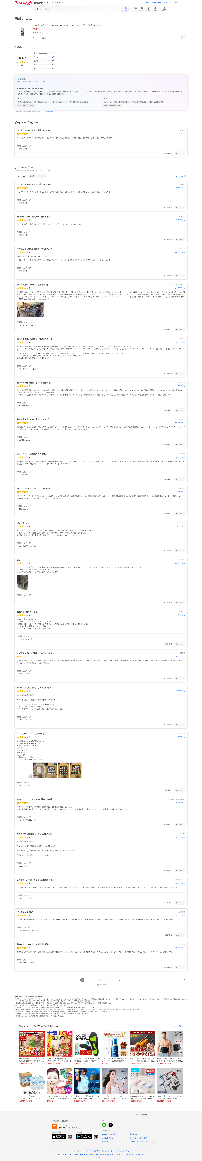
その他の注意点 (48, 111)
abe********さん (180, 252)
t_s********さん (180, 526)
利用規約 (91, 1154)
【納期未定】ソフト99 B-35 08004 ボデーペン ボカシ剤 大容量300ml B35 (67, 25)
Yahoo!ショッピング (80, 1151)
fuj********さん (180, 342)
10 (119, 980)
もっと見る (177, 1026)
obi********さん (180, 691)
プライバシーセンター (80, 1154)
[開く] (30, 309)
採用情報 (115, 1154)
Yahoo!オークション (109, 1151)
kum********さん (180, 563)
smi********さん (180, 915)
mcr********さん (180, 615)
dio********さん (180, 457)
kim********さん (180, 423)
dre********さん (180, 947)
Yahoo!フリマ (124, 1151)
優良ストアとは (107, 1138)
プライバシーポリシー (65, 1154)
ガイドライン (99, 1154)
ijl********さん (181, 492)
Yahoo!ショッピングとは (111, 1134)
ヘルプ (185, 2)
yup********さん (180, 288)
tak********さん (180, 737)
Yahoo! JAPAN (150, 2)
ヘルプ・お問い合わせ (126, 1154)
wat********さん (180, 386)
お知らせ (105, 1142)
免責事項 (108, 1154)
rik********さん (180, 133)
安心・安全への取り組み (139, 1138)
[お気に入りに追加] (182, 37)
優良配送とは (134, 1134)
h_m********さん (180, 883)
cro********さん (180, 656)
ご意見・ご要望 (139, 1154)
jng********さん (180, 802)
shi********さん (180, 220)
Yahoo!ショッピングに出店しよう (169, 2)
